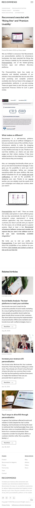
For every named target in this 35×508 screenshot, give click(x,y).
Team (3, 470)
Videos (27, 465)
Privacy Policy (6, 505)
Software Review (19, 12)
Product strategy (7, 354)
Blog (26, 459)
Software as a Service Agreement (21, 505)
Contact (4, 473)
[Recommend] (9, 2)
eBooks (27, 462)
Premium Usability (6, 10)
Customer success (7, 296)
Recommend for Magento (9, 462)
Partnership (5, 468)
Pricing (4, 465)
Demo (26, 468)
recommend (16, 10)
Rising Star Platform (7, 12)
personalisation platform (19, 8)
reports (30, 179)
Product (4, 459)
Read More (7, 326)
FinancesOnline (6, 8)
